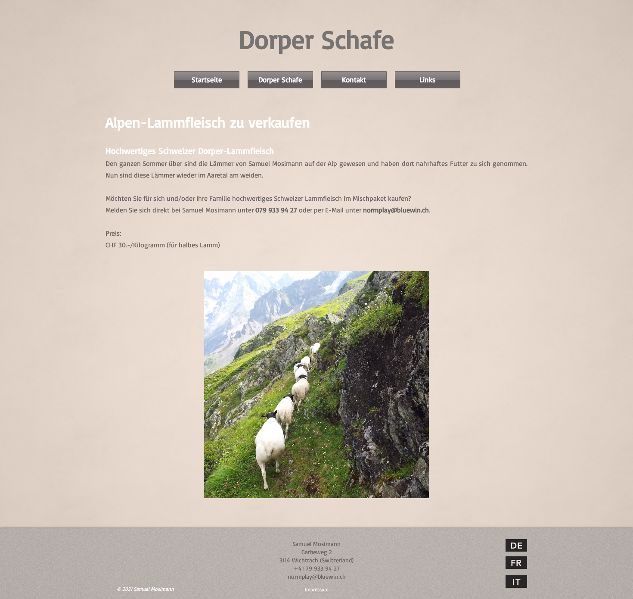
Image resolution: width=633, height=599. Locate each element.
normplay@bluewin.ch (396, 210)
